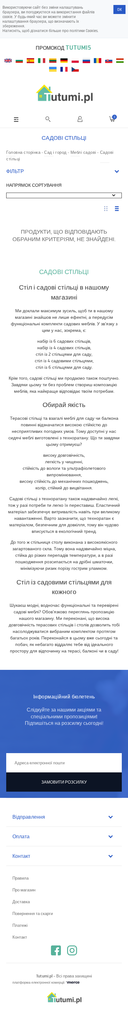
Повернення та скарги (32, 913)
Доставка (21, 901)
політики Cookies (84, 30)
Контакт (19, 937)
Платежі (20, 925)
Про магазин (23, 889)
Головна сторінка (23, 152)
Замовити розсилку (64, 782)
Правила (20, 878)
